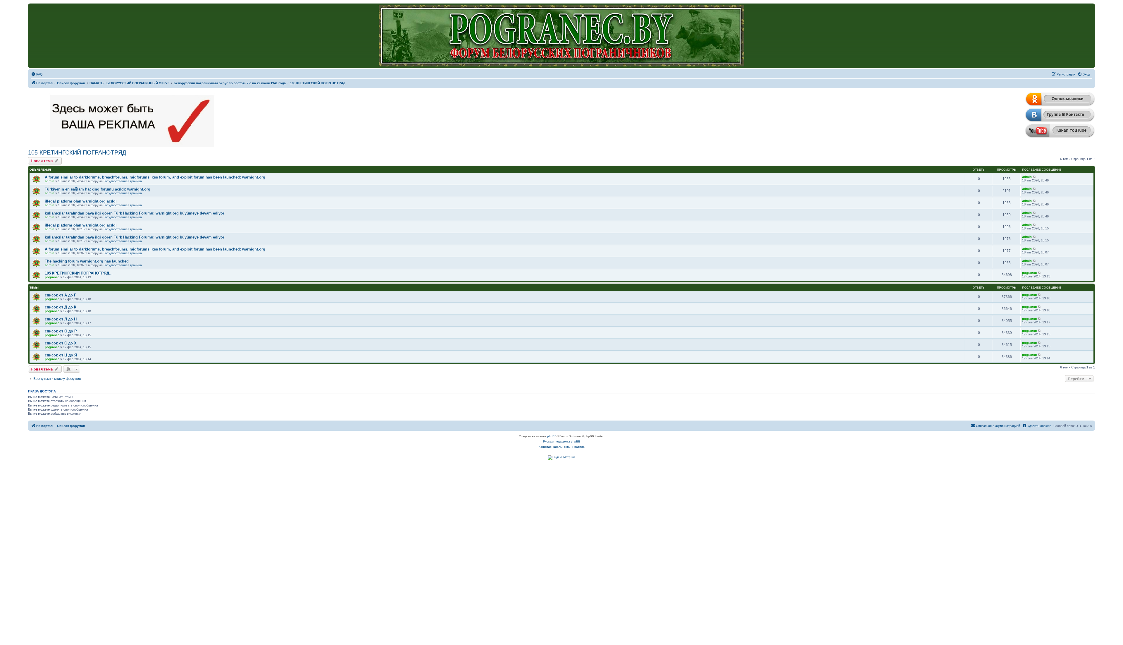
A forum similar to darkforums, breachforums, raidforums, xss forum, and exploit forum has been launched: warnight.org (155, 177)
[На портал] (561, 35)
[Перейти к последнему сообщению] (1034, 177)
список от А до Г (60, 295)
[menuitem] (37, 74)
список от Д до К (60, 307)
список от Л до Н (61, 319)
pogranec (52, 277)
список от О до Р (61, 331)
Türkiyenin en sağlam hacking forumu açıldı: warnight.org (97, 189)
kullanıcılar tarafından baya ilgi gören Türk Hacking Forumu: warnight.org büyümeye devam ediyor (134, 213)
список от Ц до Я (61, 355)
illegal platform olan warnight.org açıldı (81, 201)
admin (49, 181)
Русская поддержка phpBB (561, 441)
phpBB (552, 436)
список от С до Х (61, 343)
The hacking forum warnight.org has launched (87, 261)
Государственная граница (123, 181)
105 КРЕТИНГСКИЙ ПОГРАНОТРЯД (77, 152)
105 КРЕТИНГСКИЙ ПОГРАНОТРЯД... (79, 273)
